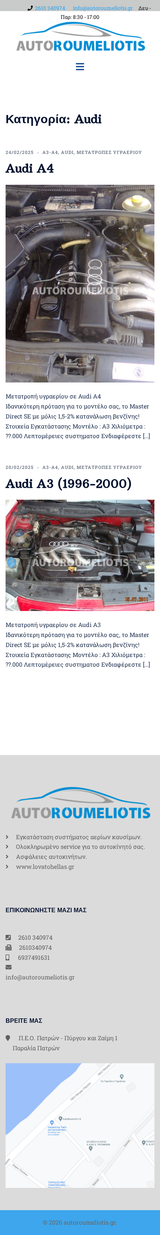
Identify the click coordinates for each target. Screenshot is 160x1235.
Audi (67, 152)
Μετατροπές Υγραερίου (109, 152)
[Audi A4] (80, 283)
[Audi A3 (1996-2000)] (80, 554)
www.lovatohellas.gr (45, 866)
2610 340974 (50, 8)
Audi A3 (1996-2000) (69, 483)
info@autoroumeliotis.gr (103, 8)
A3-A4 (50, 152)
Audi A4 (30, 168)
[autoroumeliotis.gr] (80, 35)
